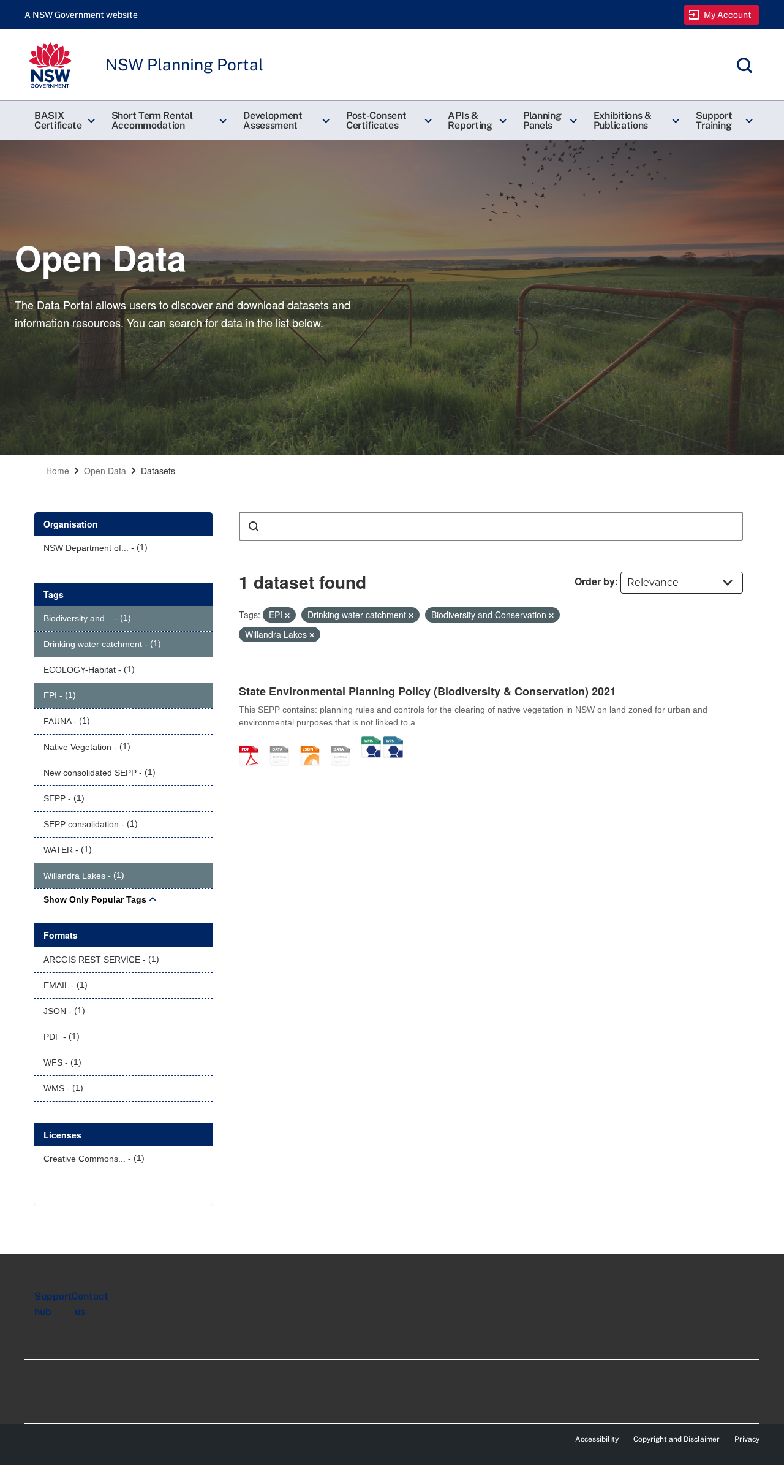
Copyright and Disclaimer (676, 1439)
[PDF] (253, 742)
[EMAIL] (284, 742)
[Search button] (253, 526)
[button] (63, 120)
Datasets (158, 470)
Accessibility (597, 1439)
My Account (728, 15)
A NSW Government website (81, 15)
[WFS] (393, 742)
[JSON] (314, 742)
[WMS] (371, 742)
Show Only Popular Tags (94, 899)
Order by (595, 581)
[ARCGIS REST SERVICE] (345, 742)
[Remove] (287, 615)
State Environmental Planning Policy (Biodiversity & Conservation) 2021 (427, 691)
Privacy (747, 1439)
